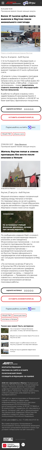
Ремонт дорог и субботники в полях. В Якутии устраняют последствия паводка (23, 343)
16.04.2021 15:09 (6, 9)
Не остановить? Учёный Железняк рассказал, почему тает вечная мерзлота (23, 329)
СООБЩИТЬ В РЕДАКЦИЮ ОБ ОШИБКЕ (18, 376)
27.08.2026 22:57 (7, 144)
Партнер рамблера (20, 439)
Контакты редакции (11, 367)
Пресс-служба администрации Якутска (16, 53)
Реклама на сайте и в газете (15, 370)
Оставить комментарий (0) (21, 117)
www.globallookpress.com (27, 188)
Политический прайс (12, 373)
